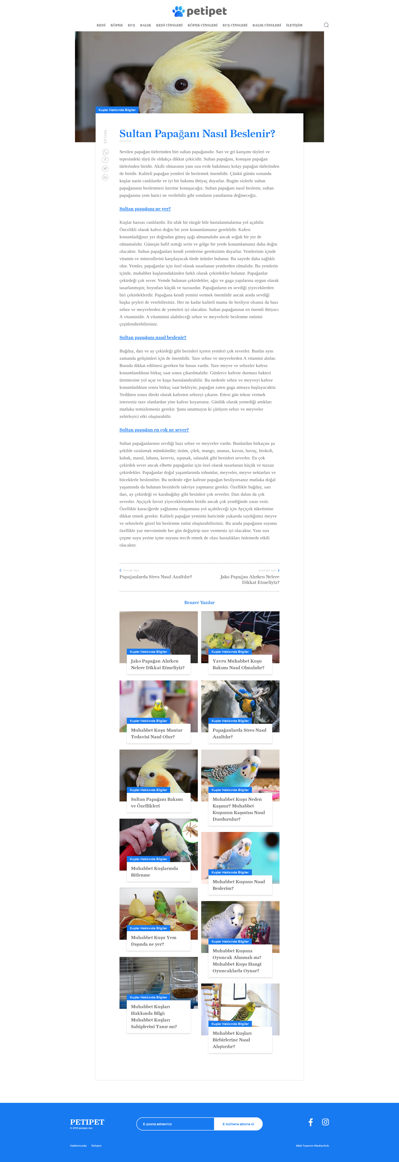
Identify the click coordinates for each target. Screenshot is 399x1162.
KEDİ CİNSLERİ (169, 25)
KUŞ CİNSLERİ (235, 25)
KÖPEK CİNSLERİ (203, 25)
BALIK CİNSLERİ (266, 25)
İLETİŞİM (294, 25)
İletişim (96, 1145)
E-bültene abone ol (238, 1124)
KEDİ (101, 25)
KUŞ (131, 25)
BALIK (145, 25)
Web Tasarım (305, 1145)
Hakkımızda (78, 1145)
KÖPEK (117, 25)
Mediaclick (321, 1145)
